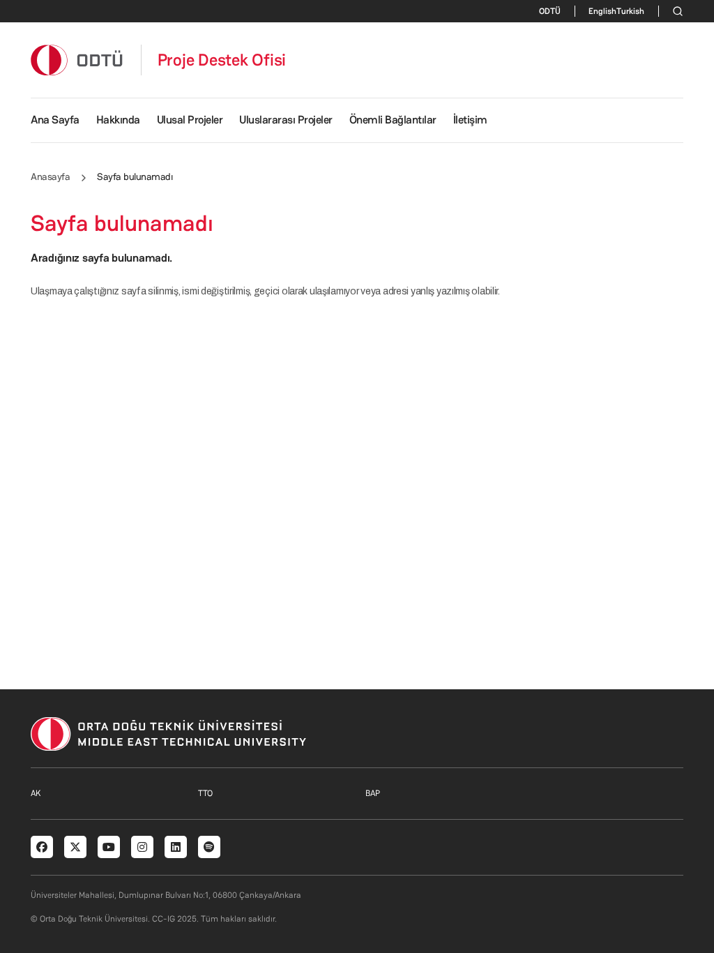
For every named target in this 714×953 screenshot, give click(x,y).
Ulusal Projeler (190, 119)
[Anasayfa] (77, 59)
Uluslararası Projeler (286, 119)
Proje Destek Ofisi (222, 60)
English (602, 11)
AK (35, 793)
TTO (205, 793)
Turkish (630, 11)
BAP (372, 793)
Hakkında (118, 119)
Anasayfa (50, 176)
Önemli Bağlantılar (392, 119)
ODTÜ (550, 11)
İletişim (470, 119)
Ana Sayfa (55, 119)
